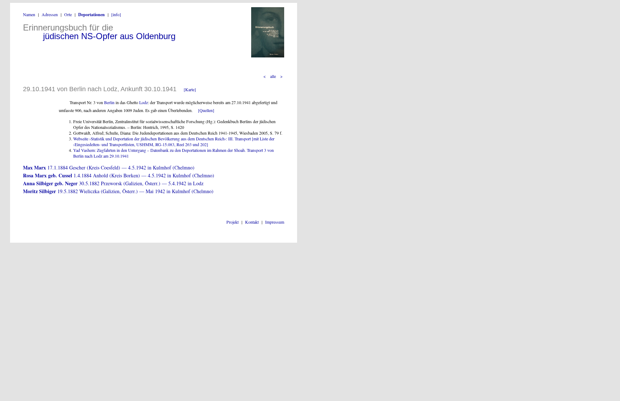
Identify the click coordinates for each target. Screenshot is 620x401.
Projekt (232, 222)
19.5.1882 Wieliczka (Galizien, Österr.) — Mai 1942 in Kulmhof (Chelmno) (118, 191)
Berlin (109, 102)
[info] (116, 14)
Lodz (143, 102)
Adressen (50, 14)
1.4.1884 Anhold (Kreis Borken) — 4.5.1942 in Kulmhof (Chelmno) (118, 175)
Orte (68, 14)
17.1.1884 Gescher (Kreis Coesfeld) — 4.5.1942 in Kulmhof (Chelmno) (108, 167)
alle (273, 76)
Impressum (274, 222)
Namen (29, 14)
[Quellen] (206, 110)
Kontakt (252, 222)
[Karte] (190, 89)
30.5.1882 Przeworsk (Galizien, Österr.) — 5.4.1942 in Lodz (113, 183)
